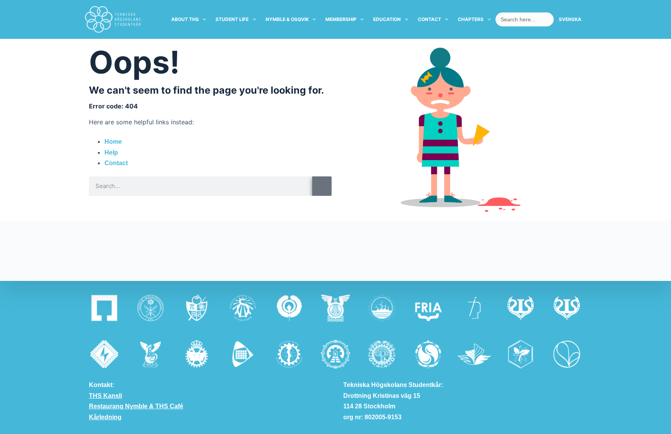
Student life (232, 19)
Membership (340, 19)
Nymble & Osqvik (287, 19)
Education (387, 19)
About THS (185, 19)
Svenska (570, 19)
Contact (429, 19)
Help (111, 152)
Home (113, 141)
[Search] (322, 186)
